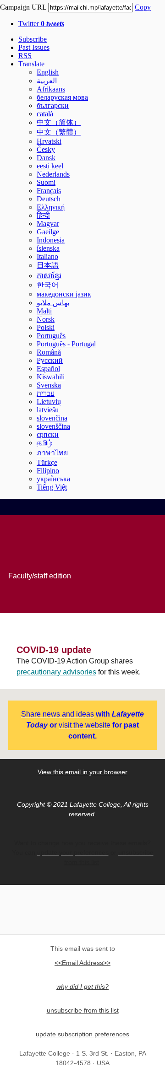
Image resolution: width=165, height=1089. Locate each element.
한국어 (48, 285)
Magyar (48, 223)
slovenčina (52, 418)
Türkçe (47, 462)
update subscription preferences (82, 1034)
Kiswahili (51, 377)
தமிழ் (44, 443)
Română (49, 352)
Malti (44, 311)
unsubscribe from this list (83, 1010)
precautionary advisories (56, 672)
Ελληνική (51, 207)
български (53, 105)
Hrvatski (49, 141)
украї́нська (53, 479)
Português (51, 336)
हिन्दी (43, 215)
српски (48, 434)
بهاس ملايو (53, 303)
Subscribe (32, 39)
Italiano (47, 256)
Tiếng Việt (52, 487)
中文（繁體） (59, 132)
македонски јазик (64, 294)
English (48, 72)
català (45, 114)
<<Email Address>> (82, 962)
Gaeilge (48, 232)
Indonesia (51, 240)
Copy (143, 7)
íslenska (48, 248)
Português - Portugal (66, 344)
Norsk (46, 319)
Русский (50, 360)
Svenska (49, 385)
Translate (31, 64)
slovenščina (53, 426)
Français (49, 190)
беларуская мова (62, 97)
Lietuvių (49, 401)
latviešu (48, 410)
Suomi (46, 182)
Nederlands (53, 174)
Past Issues (34, 47)
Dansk (46, 158)
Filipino (48, 470)
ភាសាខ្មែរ (49, 276)
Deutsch (48, 199)
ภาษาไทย (52, 453)
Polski (46, 327)
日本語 (48, 265)
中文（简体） (59, 122)
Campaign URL (23, 7)
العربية (47, 81)
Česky (46, 149)
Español (48, 368)
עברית (46, 393)
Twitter (41, 23)
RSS (25, 55)
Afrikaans (51, 89)
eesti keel (50, 166)
